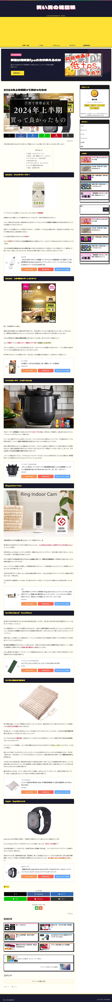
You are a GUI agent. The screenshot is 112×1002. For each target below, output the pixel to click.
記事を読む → (17, 73)
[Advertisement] (56, 30)
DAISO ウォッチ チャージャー (36, 153)
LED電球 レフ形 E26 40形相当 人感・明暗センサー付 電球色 (40, 363)
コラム (7, 886)
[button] (68, 136)
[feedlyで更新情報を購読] (36, 908)
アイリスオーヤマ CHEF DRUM (36, 158)
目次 (36, 150)
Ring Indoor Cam (32, 160)
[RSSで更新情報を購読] (40, 908)
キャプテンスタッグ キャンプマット (38, 163)
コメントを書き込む (39, 981)
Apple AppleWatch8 (33, 168)
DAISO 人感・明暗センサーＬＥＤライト (39, 156)
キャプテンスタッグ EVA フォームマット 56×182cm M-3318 (40, 663)
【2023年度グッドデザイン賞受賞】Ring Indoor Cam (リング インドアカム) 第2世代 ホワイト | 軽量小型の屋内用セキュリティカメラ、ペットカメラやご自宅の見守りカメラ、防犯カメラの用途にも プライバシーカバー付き (46, 594)
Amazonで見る (29, 269)
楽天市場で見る (45, 269)
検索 (81, 206)
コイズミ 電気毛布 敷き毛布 (35, 165)
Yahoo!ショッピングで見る (62, 269)
